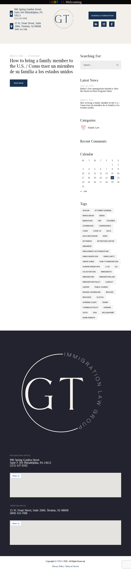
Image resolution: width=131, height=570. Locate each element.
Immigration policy (91, 282)
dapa (105, 236)
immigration (88, 277)
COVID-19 (97, 231)
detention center (105, 241)
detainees (87, 241)
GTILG (60, 561)
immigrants (106, 271)
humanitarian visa (91, 266)
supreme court (90, 302)
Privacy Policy (58, 566)
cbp (99, 220)
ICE (116, 266)
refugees (87, 297)
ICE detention (89, 271)
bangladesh (88, 215)
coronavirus (105, 226)
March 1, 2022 (17, 56)
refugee (109, 292)
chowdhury (88, 226)
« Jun (84, 191)
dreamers (87, 246)
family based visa (90, 256)
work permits (89, 317)
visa (95, 312)
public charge (101, 287)
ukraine (107, 307)
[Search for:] (100, 65)
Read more (18, 83)
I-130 (107, 266)
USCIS (85, 312)
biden (102, 215)
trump (105, 302)
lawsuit (109, 282)
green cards (88, 261)
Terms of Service (72, 566)
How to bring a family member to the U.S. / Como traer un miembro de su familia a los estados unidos (42, 66)
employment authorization (95, 251)
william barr (108, 312)
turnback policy (90, 307)
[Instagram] (104, 24)
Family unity (108, 256)
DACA (108, 231)
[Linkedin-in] (96, 24)
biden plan (87, 220)
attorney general (103, 210)
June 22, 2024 (86, 86)
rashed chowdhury (92, 292)
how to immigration (109, 261)
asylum (86, 210)
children (111, 220)
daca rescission (90, 236)
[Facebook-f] (111, 24)
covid (85, 231)
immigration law (107, 277)
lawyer (86, 287)
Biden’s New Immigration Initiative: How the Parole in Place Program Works (99, 90)
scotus (100, 297)
